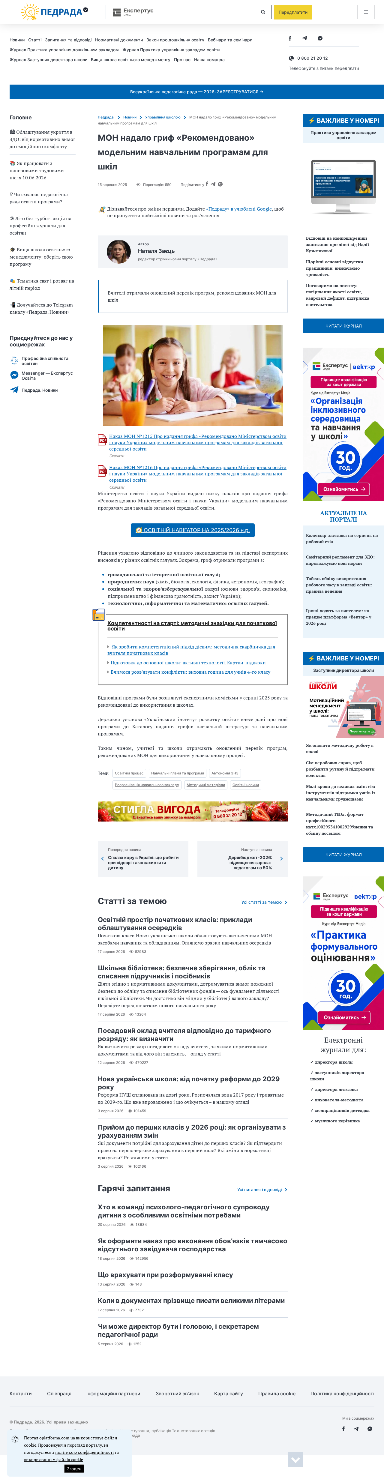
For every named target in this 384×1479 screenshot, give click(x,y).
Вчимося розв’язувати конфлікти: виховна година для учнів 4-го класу (190, 672)
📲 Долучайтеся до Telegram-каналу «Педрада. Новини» (42, 308)
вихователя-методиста (339, 1100)
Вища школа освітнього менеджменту (130, 59)
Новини (17, 39)
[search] (263, 12)
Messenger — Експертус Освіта (47, 375)
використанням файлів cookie (53, 1459)
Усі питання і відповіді (259, 1189)
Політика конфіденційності (342, 1394)
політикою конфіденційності (84, 1452)
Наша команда (209, 59)
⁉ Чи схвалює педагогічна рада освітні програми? (39, 198)
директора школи (333, 1062)
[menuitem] (19, 40)
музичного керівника (337, 1121)
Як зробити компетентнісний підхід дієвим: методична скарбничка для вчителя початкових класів (191, 650)
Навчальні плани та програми (177, 773)
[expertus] (130, 12)
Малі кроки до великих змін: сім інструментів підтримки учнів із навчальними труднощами (340, 792)
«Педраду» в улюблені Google (239, 208)
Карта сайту (228, 1394)
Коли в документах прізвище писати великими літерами (191, 1300)
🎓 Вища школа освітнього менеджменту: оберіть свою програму (41, 256)
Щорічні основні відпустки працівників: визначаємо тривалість (334, 268)
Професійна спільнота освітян (45, 361)
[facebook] (290, 39)
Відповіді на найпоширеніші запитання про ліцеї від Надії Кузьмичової (337, 244)
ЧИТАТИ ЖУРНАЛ (344, 325)
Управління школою (163, 117)
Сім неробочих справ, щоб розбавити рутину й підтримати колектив (340, 769)
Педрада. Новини (40, 390)
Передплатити (293, 12)
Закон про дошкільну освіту (175, 39)
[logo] (55, 11)
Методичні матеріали (206, 785)
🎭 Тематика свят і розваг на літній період (42, 284)
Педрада (106, 117)
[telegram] (304, 39)
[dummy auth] (335, 12)
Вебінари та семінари (230, 39)
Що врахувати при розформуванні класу (165, 1275)
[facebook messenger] (320, 39)
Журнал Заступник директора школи (48, 59)
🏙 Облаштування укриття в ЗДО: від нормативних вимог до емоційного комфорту (42, 139)
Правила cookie (277, 1394)
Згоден (74, 1468)
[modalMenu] (366, 12)
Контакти (21, 1394)
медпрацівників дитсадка (342, 1110)
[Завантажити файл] (102, 439)
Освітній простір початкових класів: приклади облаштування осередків (175, 924)
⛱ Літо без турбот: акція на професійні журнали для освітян (40, 225)
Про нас (182, 59)
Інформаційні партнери (113, 1394)
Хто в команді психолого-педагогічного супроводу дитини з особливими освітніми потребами (184, 1211)
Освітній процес (129, 773)
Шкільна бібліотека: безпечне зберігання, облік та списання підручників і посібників (182, 972)
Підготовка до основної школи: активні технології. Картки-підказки (188, 662)
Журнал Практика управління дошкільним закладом (64, 49)
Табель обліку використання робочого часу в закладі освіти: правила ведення (339, 585)
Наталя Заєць (156, 251)
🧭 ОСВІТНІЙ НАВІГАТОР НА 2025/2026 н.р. (193, 530)
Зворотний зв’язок (177, 1394)
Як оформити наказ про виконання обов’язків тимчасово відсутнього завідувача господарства (192, 1245)
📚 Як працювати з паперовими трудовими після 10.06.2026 (37, 170)
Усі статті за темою (262, 902)
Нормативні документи (119, 39)
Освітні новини (245, 785)
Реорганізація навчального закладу (147, 785)
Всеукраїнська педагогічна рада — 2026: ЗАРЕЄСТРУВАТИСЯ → (196, 91)
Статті (34, 39)
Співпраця (59, 1394)
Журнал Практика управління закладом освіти (171, 49)
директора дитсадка (336, 1089)
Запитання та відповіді (68, 39)
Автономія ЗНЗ (225, 773)
